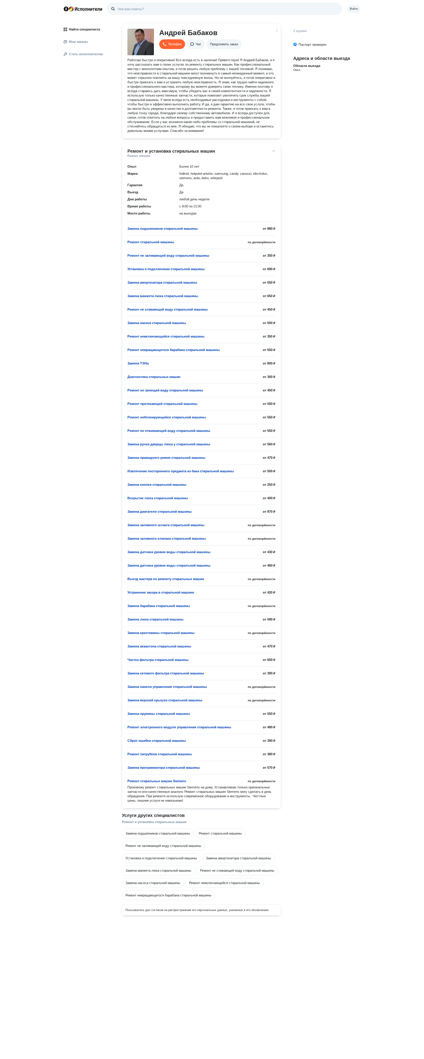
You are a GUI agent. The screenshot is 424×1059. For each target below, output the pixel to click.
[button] (172, 44)
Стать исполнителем (86, 54)
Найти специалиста (84, 29)
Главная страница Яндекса (66, 9)
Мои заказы (78, 42)
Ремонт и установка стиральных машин (154, 822)
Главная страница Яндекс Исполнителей (83, 9)
